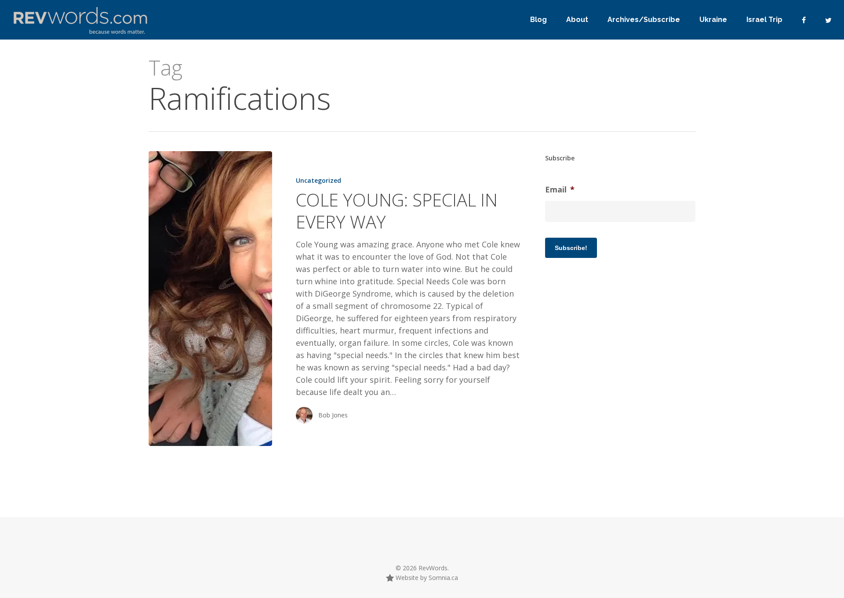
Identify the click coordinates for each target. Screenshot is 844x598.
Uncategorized (318, 180)
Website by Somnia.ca (426, 577)
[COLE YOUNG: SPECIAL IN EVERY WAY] (210, 298)
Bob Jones (333, 415)
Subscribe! (571, 247)
